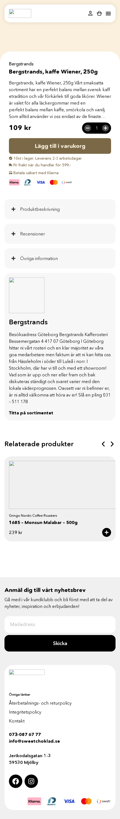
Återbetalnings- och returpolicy (40, 703)
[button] (103, 444)
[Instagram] (31, 781)
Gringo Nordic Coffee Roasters (33, 515)
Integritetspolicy (25, 712)
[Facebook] (15, 781)
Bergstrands (21, 64)
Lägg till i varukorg (60, 146)
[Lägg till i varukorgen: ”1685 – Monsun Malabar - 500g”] (106, 532)
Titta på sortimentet (31, 413)
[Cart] (99, 13)
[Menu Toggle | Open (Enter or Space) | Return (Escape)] (108, 13)
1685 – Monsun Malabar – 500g (43, 522)
